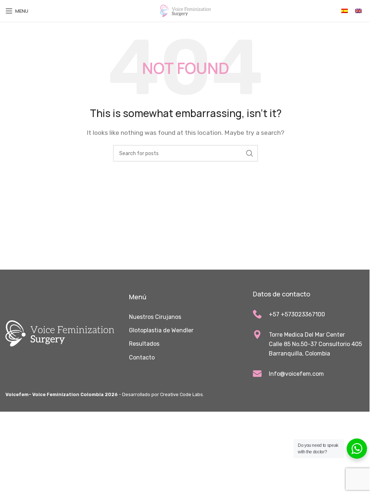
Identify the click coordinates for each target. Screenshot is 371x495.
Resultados (144, 343)
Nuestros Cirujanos (155, 316)
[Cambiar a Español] (344, 11)
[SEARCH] (249, 153)
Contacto (142, 357)
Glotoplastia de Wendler (161, 330)
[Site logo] (185, 10)
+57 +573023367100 (297, 314)
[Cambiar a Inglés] (358, 11)
